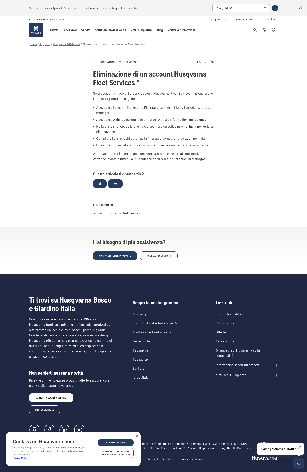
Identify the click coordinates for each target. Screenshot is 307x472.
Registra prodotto (242, 19)
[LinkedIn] (64, 430)
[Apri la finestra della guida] (298, 463)
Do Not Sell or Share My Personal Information (116, 453)
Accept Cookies (115, 442)
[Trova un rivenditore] (264, 30)
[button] (53, 30)
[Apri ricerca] (255, 30)
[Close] (136, 436)
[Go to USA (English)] (275, 8)
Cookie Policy (21, 458)
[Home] (36, 30)
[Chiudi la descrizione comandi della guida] (300, 447)
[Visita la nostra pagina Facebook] (49, 430)
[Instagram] (34, 430)
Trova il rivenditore (266, 19)
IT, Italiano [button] (58, 19)
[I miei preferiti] (273, 30)
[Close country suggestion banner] (300, 7)
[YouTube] (79, 430)
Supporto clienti (220, 19)
